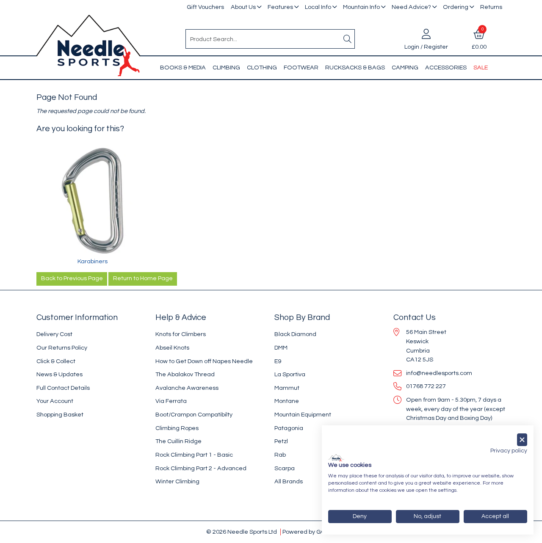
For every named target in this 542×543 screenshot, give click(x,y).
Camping (405, 67)
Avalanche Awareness (186, 388)
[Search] (347, 39)
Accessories (446, 67)
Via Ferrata (171, 401)
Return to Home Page (143, 278)
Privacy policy (508, 451)
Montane (286, 401)
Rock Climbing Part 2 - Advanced (200, 468)
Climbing (226, 67)
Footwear (301, 67)
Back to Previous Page (72, 278)
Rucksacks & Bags (355, 67)
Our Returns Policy (61, 348)
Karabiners (92, 261)
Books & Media (183, 67)
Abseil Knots (172, 348)
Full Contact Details (63, 388)
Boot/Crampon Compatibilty (193, 414)
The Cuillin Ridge (178, 441)
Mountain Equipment (302, 414)
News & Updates (59, 374)
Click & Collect (55, 361)
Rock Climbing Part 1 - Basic (194, 455)
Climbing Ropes (177, 428)
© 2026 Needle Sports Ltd (241, 532)
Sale (480, 67)
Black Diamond (295, 334)
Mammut (286, 388)
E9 (277, 361)
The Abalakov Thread (185, 374)
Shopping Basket (59, 414)
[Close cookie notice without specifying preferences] (522, 440)
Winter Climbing (177, 481)
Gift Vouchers (205, 7)
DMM (281, 348)
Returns (491, 7)
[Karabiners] (92, 201)
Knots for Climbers (180, 334)
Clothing (262, 67)
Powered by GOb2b (309, 532)
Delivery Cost (54, 334)
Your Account (54, 401)
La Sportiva (289, 374)
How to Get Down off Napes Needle (204, 361)
